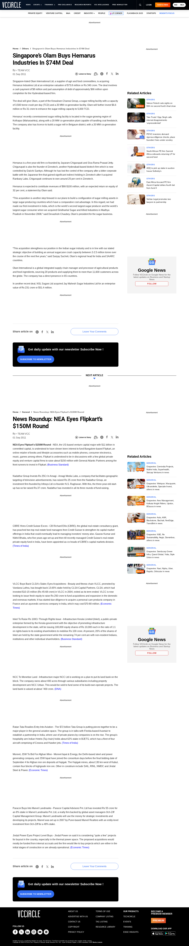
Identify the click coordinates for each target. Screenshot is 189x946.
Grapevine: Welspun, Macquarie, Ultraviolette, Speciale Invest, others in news (161, 486)
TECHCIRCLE (129, 916)
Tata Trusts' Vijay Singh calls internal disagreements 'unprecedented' (159, 120)
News (28, 4)
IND (175, 5)
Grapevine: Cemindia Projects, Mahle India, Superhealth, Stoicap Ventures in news (160, 469)
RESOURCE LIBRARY (105, 927)
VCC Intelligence (101, 4)
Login (149, 5)
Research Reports (83, 4)
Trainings (49, 4)
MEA (182, 5)
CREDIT (77, 13)
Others (25, 48)
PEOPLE (101, 13)
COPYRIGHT (73, 927)
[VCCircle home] (11, 5)
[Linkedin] (117, 74)
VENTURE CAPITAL (54, 13)
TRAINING (127, 927)
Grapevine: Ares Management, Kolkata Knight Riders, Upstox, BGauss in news (160, 503)
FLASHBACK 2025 (135, 13)
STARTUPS (151, 13)
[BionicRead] (95, 74)
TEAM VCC (24, 70)
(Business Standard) (58, 464)
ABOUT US (73, 911)
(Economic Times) (38, 770)
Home (15, 48)
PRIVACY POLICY (76, 932)
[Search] (140, 5)
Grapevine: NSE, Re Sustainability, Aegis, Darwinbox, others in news (160, 537)
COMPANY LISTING (104, 916)
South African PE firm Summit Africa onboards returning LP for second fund (160, 154)
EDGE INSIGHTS (131, 932)
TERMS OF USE (103, 911)
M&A (68, 13)
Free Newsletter (119, 4)
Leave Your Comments (94, 331)
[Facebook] (107, 74)
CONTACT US (74, 922)
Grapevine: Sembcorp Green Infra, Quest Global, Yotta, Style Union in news (160, 554)
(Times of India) (21, 546)
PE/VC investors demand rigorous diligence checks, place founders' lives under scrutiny (160, 137)
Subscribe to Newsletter (35, 359)
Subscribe (162, 5)
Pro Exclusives (65, 4)
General (26, 412)
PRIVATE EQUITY (35, 13)
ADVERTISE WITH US (78, 916)
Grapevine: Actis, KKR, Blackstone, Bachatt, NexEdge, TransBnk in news (160, 520)
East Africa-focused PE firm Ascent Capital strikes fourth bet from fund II (160, 185)
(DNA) (57, 689)
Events (37, 4)
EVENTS (127, 922)
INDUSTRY (88, 13)
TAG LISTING (102, 922)
